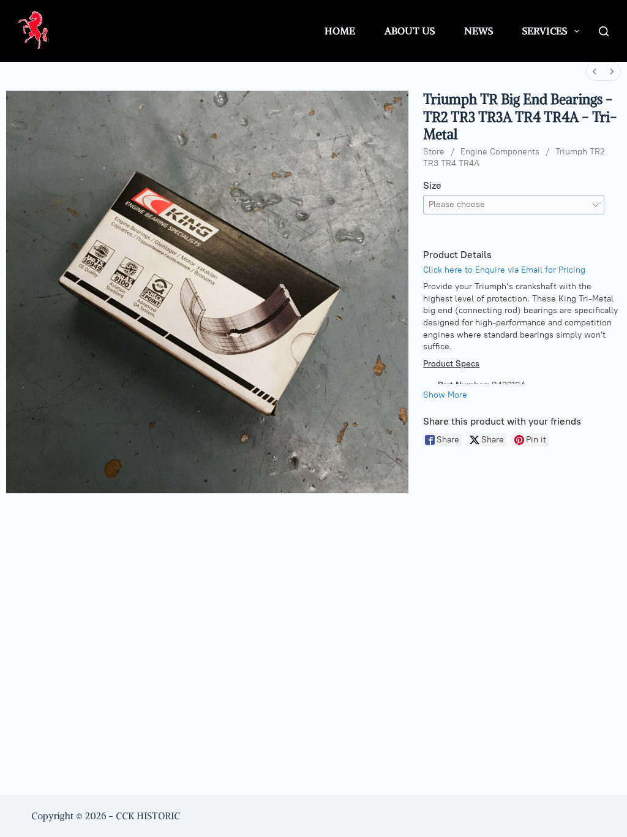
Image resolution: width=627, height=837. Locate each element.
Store (434, 151)
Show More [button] (445, 395)
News (478, 31)
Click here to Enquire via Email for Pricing (504, 270)
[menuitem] (594, 71)
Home (340, 31)
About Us (410, 31)
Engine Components (499, 151)
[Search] (604, 31)
